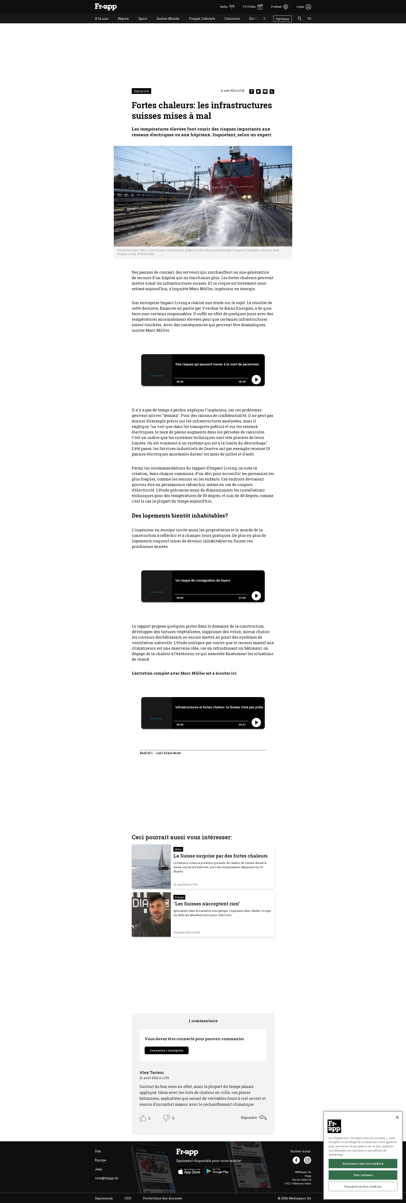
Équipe (100, 1160)
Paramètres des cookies (362, 1186)
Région (120, 23)
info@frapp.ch (106, 1178)
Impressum (104, 1198)
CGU (128, 1198)
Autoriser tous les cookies (362, 1163)
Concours (229, 23)
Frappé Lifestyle (199, 23)
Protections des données (162, 1198)
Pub (98, 1151)
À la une (98, 23)
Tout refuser (363, 1175)
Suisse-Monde (165, 23)
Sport (139, 23)
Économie (254, 23)
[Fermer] (397, 1117)
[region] (363, 1155)
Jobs (98, 1169)
